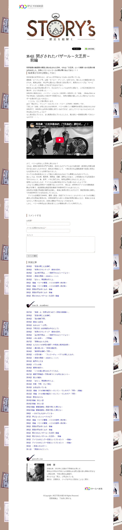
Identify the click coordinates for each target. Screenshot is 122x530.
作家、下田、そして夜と (38, 384)
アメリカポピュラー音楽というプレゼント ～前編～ (49, 443)
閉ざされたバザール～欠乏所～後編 (42, 296)
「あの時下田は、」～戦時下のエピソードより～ (48, 273)
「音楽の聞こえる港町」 (38, 266)
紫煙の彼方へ (34, 368)
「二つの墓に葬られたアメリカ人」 (43, 371)
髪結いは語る (34, 322)
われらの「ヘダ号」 (37, 325)
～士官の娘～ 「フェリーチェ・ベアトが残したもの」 (50, 354)
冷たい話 (35, 400)
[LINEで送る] (89, 49)
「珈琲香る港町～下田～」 (39, 351)
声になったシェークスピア (39, 417)
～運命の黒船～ (42, 276)
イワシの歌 (33, 364)
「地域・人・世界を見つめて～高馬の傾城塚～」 (48, 312)
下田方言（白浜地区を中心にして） (43, 328)
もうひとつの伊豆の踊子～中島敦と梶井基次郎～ (48, 345)
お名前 (29, 220)
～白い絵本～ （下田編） (39, 338)
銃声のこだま (34, 361)
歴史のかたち (34, 397)
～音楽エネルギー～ (36, 446)
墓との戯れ (33, 377)
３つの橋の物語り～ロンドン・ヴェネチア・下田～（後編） (54, 390)
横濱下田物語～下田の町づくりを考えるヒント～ (48, 374)
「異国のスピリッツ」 (38, 449)
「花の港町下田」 (36, 319)
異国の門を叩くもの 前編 (39, 292)
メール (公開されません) (36, 228)
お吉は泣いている (36, 387)
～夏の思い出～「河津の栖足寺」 (42, 348)
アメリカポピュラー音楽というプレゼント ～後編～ (49, 439)
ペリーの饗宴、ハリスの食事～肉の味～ (47, 283)
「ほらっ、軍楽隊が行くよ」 (40, 279)
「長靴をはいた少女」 (38, 341)
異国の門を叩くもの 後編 (39, 289)
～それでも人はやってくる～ (40, 413)
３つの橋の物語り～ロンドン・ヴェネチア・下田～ (51, 394)
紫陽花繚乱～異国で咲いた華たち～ (44, 407)
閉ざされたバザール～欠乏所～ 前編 (43, 436)
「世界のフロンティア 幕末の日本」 (43, 270)
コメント (29, 235)
